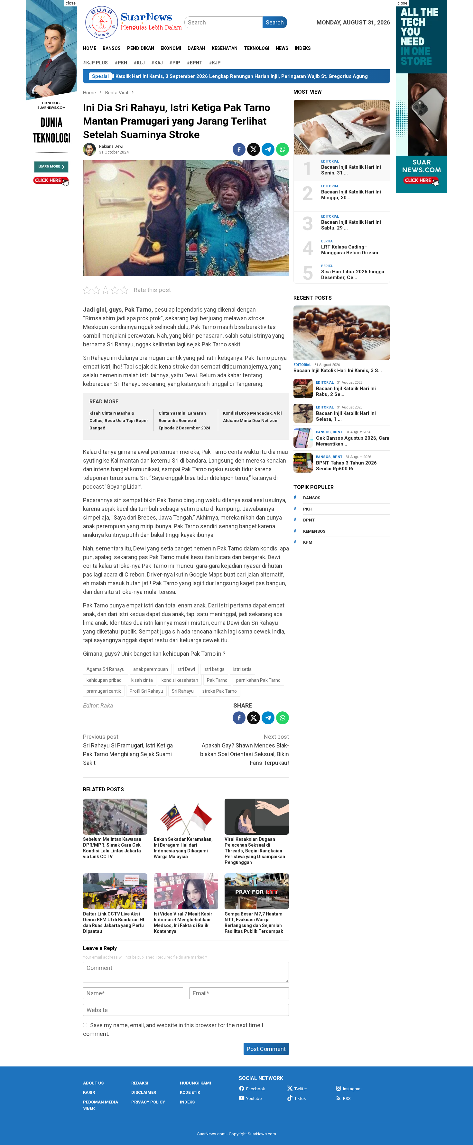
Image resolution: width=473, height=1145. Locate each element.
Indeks (187, 1102)
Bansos (323, 432)
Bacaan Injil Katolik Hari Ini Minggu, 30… (351, 195)
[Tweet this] (253, 149)
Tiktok (300, 1098)
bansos (311, 497)
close (71, 3)
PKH (307, 509)
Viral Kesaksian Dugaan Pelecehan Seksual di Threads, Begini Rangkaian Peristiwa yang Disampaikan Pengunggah (255, 851)
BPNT (337, 432)
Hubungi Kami (195, 1083)
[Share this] (239, 149)
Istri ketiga (214, 669)
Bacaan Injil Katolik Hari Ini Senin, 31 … (351, 170)
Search (275, 22)
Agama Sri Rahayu (106, 669)
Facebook (255, 1088)
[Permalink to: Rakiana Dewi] (89, 148)
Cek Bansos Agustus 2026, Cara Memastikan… (352, 441)
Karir (89, 1092)
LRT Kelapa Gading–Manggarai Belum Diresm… (351, 250)
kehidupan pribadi (105, 680)
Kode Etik (190, 1092)
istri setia (242, 669)
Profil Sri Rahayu (146, 691)
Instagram (352, 1088)
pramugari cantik (104, 691)
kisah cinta (142, 680)
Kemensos (314, 531)
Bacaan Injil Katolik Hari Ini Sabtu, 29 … (351, 225)
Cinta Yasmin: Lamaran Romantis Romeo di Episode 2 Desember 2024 (184, 421)
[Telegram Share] (268, 149)
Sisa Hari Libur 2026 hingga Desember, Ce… (352, 274)
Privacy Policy (148, 1102)
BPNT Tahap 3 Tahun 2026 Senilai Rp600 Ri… (346, 466)
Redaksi (139, 1083)
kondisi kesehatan (180, 680)
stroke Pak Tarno (219, 691)
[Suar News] (133, 21)
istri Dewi (186, 669)
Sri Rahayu (183, 691)
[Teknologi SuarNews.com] (51, 96)
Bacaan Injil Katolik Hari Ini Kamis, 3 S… (337, 370)
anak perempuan (150, 669)
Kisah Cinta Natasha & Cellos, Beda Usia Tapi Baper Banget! (118, 421)
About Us (93, 1083)
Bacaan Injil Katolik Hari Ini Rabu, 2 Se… (346, 391)
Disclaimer (143, 1092)
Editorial (330, 161)
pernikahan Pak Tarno (258, 680)
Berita (327, 241)
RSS (347, 1098)
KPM (307, 542)
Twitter (300, 1088)
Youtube (254, 1098)
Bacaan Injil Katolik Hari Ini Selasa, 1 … (346, 416)
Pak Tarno (217, 680)
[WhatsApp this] (282, 149)
